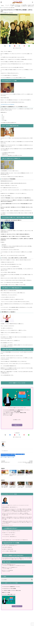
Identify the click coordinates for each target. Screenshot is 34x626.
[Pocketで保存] (24, 435)
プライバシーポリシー (7, 5)
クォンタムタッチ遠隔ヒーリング (7, 568)
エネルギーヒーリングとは (6, 571)
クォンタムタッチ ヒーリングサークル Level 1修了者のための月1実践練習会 (17, 6)
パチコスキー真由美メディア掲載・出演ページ (12, 6)
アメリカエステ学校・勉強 (20, 454)
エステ (7, 457)
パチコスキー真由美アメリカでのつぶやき (8, 455)
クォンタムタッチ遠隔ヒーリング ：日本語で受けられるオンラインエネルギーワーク (24, 6)
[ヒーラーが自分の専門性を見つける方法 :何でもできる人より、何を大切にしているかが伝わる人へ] (29, 485)
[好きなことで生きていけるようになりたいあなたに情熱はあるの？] (12, 471)
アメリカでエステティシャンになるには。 (8, 104)
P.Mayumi (11, 12)
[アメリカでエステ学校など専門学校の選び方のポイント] (21, 472)
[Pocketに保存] (24, 46)
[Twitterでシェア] (5, 46)
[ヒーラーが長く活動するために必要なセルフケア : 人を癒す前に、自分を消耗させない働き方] (12, 485)
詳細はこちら (17, 425)
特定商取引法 (2, 5)
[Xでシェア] (5, 435)
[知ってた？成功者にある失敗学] (4, 472)
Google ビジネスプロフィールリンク (8, 525)
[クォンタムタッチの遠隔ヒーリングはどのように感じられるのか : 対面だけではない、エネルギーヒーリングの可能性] (21, 485)
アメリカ (3, 457)
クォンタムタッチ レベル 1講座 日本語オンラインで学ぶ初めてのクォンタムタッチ (31, 6)
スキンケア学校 (11, 457)
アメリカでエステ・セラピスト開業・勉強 (8, 454)
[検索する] (32, 580)
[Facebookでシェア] (9, 46)
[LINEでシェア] (29, 46)
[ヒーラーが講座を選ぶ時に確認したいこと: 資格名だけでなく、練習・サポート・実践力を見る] (4, 485)
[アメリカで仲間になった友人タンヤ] (29, 472)
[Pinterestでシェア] (14, 46)
